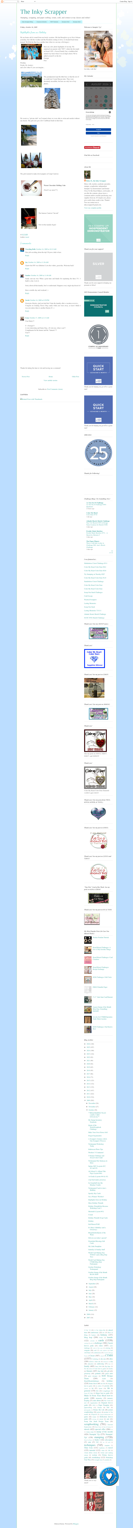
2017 (88, 1074)
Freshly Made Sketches (94, 531)
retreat (101, 1419)
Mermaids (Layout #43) (96, 1211)
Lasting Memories (90, 603)
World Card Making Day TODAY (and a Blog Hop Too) (97, 1255)
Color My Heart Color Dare (93, 585)
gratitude (98, 1373)
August (91, 1287)
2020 (88, 1064)
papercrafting (88, 1407)
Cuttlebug (95, 1359)
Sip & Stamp (107, 1427)
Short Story (98, 1427)
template (107, 1445)
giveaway (87, 1373)
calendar (92, 1341)
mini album (97, 1400)
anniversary (95, 1332)
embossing (100, 1364)
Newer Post (26, 376)
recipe (94, 1417)
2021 (88, 1060)
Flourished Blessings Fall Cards (96, 1242)
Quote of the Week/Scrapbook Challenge (94, 1127)
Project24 (94, 1414)
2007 (88, 1317)
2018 (88, 1070)
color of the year (98, 1348)
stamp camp (89, 1432)
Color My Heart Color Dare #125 (95, 578)
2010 (88, 1097)
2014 (88, 1084)
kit (92, 1388)
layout (100, 1388)
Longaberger (106, 1391)
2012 (88, 1090)
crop (101, 1356)
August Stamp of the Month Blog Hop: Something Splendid (102, 1009)
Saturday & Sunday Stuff (96, 1249)
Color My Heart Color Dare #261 (95, 567)
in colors (98, 1386)
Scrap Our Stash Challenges (93, 592)
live (97, 1391)
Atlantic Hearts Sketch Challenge (98, 521)
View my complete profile (92, 208)
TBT (97, 1442)
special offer (100, 1429)
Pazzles (100, 1407)
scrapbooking (91, 1424)
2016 (88, 1077)
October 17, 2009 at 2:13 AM (39, 318)
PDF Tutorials (54, 22)
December (92, 1103)
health (104, 1379)
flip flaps (107, 1366)
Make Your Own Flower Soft (98, 1132)
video (103, 1450)
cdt (91, 1343)
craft (95, 1350)
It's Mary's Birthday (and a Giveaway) (97, 1228)
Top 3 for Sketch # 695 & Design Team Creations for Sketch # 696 (97, 524)
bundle (110, 1337)
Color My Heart (92, 513)
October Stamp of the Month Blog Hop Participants (97, 1278)
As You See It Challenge (94, 502)
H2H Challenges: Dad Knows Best (103, 1028)
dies (111, 1358)
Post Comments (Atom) (55, 389)
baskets (93, 1335)
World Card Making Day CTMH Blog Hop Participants (96, 1262)
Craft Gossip (88, 596)
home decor (93, 1383)
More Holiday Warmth (95, 1203)
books (101, 1337)
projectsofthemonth (105, 1414)
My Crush (107, 1401)
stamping (99, 1437)
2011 (88, 1094)
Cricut (92, 1355)
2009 (88, 1100)
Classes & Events (42, 22)
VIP (109, 1450)
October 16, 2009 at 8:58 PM (39, 300)
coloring (107, 1348)
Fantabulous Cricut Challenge (94, 581)
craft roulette (103, 1350)
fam (109, 1364)
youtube (107, 1460)
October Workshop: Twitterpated (94, 1268)
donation (105, 1361)
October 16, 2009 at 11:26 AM (38, 262)
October (91, 1110)
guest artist (109, 1373)
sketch (86, 1429)
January (91, 1310)
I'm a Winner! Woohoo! (96, 1196)
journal (86, 1388)
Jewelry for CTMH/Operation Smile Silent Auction (102, 1018)
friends (89, 1371)
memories (99, 1398)
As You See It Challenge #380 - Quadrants (96, 505)
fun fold (100, 1371)
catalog (86, 1343)
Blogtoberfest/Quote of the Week (97, 1234)
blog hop (88, 1337)
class (101, 1345)
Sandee (27, 275)
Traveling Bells (30, 249)
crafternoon (97, 1353)
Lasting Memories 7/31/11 (92, 610)
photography (87, 1410)
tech (109, 1442)
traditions (102, 1448)
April (90, 1300)
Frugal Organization (95, 1136)
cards (101, 1340)
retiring (94, 1419)
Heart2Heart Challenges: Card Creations (103, 958)
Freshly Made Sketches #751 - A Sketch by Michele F (97, 534)
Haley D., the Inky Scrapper (96, 181)
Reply (27, 255)
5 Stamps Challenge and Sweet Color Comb (96, 1157)
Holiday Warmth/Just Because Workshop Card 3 (98, 1207)
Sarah (27, 300)
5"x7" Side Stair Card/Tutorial (103, 997)
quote (86, 1417)
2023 (88, 1054)
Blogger (75, 1524)
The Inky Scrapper (43, 11)
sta (112, 1429)
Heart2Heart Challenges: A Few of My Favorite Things (102, 948)
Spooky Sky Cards (94, 1193)
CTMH (109, 1355)
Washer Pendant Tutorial (101, 937)
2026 (88, 1044)
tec (104, 1442)
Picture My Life (98, 1410)
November (92, 1107)
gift (108, 1371)
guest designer (92, 1376)
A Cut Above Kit (99, 1330)
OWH (93, 1405)
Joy (26, 262)
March (91, 1303)
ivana (27, 318)
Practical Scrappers (90, 599)
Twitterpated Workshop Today (96, 1145)
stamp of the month (104, 1431)
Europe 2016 (65, 22)
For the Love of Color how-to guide (95, 1369)
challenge (98, 1343)
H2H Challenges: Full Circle (102, 977)
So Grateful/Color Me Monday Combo (95, 1184)
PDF (108, 1407)
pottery (99, 1412)
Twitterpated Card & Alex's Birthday (97, 1189)
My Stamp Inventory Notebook (95, 1121)
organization (93, 1403)
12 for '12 (87, 1330)
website (94, 1455)
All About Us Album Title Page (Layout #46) (97, 1172)
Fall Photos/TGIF (94, 1224)
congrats (87, 1350)
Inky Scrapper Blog (27, 22)
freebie (111, 1369)
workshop (96, 1457)
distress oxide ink (94, 1361)
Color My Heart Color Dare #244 (95, 570)
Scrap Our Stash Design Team (96, 1421)
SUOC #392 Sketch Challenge (94, 618)
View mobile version (50, 380)
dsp (111, 1361)
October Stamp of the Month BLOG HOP (97, 1273)
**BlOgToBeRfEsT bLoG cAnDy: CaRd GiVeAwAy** (97, 1115)
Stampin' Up (94, 1434)
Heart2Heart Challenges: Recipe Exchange (101, 968)
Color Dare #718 (91, 515)
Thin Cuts (88, 1447)
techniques (89, 1445)
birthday (103, 1334)
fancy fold (98, 1366)
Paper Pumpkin (104, 1405)
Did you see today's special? (97, 1238)
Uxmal (90, 1214)
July (90, 1290)
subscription (109, 1440)
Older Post (75, 376)
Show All (111, 551)
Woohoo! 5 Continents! (96, 1152)
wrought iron (98, 1460)
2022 (88, 1057)
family (86, 1366)
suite (89, 1442)
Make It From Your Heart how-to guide (98, 1396)
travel (27, 237)
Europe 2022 (77, 22)
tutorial (92, 1450)
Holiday (91, 1221)
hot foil (103, 1383)
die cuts (103, 1359)
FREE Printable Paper (100, 987)
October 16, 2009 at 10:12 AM (46, 249)
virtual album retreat (90, 1453)
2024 (88, 1050)
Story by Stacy (88, 1440)
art (103, 1332)
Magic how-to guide (102, 1393)
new (85, 1403)
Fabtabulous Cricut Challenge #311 (95, 563)
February (92, 1307)
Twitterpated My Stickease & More (97, 1162)
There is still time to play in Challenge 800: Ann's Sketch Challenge (95, 545)
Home (51, 376)
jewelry (107, 1386)
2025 (88, 1047)
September (92, 1283)
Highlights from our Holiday (97, 1200)
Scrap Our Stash (89, 607)
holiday (110, 1381)
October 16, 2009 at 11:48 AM (41, 275)
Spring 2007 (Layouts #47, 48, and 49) (97, 1167)
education (90, 1364)
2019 (88, 1067)
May (90, 1297)
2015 (88, 1080)
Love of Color (88, 1393)
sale (108, 1419)
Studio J (97, 1440)
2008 (88, 1314)
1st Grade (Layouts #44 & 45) (98, 1176)
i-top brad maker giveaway (97, 1180)
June (90, 1293)
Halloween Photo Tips (95, 1149)
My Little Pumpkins (94, 1246)
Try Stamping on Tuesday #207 (94, 574)
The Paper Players (92, 541)
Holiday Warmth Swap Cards (98, 1218)
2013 (88, 1087)
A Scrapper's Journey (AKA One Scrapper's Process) (97, 1140)
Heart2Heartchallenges (91, 1381)
